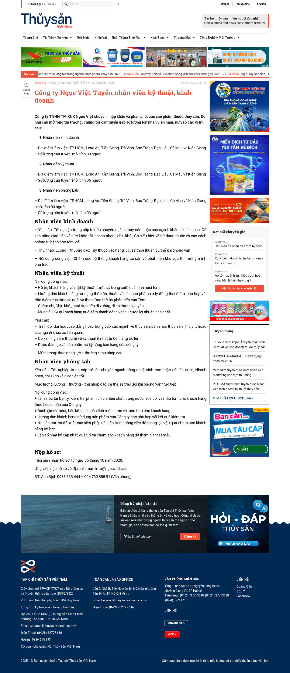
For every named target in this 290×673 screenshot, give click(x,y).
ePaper (224, 4)
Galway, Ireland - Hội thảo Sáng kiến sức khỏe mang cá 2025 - (160, 74)
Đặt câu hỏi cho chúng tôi (237, 288)
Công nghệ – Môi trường (217, 37)
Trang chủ (30, 37)
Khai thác (158, 37)
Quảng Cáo (244, 586)
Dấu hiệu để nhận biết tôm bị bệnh (238, 246)
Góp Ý (241, 591)
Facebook (243, 596)
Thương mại (182, 37)
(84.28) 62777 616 (49, 633)
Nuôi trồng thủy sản (126, 37)
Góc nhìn (83, 37)
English (261, 4)
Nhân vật (100, 37)
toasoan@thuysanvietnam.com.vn (53, 626)
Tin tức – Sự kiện (55, 37)
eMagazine (243, 4)
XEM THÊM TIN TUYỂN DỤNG (232, 398)
